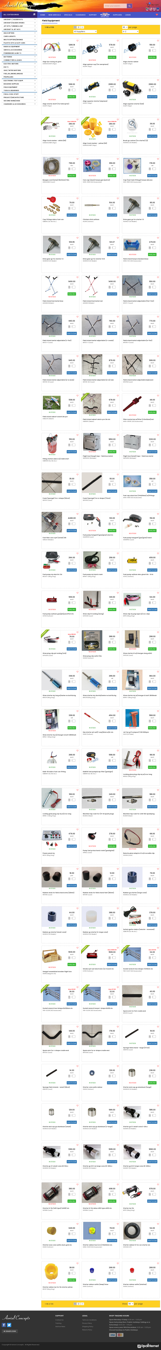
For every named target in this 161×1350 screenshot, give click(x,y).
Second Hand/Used (12, 101)
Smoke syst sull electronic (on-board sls (98, 969)
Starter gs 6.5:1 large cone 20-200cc (137, 1166)
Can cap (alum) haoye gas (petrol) (96, 180)
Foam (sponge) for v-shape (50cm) (56, 498)
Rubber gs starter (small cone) (54, 932)
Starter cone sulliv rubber (92, 1087)
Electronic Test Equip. (13, 81)
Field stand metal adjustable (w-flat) (137, 340)
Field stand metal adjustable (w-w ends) (58, 380)
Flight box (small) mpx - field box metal (138, 456)
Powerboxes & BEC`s (12, 53)
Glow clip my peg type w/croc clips (136, 614)
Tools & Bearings (11, 90)
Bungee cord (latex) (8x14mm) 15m (56, 180)
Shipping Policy (87, 1327)
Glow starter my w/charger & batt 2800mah (59, 735)
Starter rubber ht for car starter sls (136, 1245)
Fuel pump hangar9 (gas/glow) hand (137, 538)
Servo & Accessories (13, 50)
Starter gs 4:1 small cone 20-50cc (55, 1166)
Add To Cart (112, 97)
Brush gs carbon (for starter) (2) (135, 141)
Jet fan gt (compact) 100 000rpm (136, 732)
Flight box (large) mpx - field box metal (98, 456)
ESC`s (6, 67)
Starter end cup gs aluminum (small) (57, 1127)
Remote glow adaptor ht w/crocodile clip (139, 853)
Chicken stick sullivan (91, 219)
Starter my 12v (128, 1208)
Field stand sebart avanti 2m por (55, 417)
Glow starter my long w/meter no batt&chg (59, 695)
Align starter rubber (130, 62)
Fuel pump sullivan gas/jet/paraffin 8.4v (58, 614)
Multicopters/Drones (13, 40)
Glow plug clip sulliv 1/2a (92, 656)
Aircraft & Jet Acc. (12, 29)
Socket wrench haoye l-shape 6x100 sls (98, 1008)
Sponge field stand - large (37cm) (136, 1048)
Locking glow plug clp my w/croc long (57, 814)
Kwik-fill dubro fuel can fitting (54, 772)
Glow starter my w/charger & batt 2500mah (140, 695)
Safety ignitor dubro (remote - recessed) (139, 929)
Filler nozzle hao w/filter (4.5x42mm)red (138, 419)
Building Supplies (11, 84)
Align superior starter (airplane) (95, 101)
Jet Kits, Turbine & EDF (13, 26)
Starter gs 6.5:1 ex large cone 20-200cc (97, 1166)
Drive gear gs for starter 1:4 (53, 259)
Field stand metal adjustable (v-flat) (57, 340)
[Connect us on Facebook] (4, 1325)
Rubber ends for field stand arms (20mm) (58, 893)
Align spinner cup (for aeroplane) (95, 64)
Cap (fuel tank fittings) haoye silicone (137, 180)
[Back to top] (157, 1344)
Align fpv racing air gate (52, 62)
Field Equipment (10, 87)
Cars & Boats (9, 36)
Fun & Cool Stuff (11, 94)
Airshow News (60, 1327)
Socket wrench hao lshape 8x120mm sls (57, 1008)
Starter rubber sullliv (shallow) (135, 1284)
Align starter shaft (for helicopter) (56, 104)
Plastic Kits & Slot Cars (14, 43)
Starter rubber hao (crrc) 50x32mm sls (97, 1245)
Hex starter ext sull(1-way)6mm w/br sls (98, 732)
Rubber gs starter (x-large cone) (95, 932)
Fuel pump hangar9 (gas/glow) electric (98, 535)
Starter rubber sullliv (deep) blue (95, 1284)
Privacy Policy (87, 1323)
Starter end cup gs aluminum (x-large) (98, 1127)
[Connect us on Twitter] (9, 1325)
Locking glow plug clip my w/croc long (137, 774)
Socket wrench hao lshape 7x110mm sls (138, 969)
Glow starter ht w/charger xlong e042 (137, 653)
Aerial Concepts (17, 1345)
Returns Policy (87, 1330)
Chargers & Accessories (15, 104)
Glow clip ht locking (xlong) (93, 614)
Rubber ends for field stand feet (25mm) (98, 893)
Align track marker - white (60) (54, 141)
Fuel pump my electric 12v (52, 574)
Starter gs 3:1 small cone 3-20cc (135, 1127)
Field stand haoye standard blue (135, 259)
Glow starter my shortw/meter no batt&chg (99, 695)
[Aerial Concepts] (20, 6)
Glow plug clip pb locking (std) (54, 653)
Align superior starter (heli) (133, 104)
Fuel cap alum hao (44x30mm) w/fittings (139, 496)
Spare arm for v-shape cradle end (56, 1050)
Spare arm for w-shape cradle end (96, 1050)
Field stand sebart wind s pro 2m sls (96, 419)
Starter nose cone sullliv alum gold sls (57, 1245)
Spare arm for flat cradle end (134, 1011)
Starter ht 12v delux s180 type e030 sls (97, 1208)
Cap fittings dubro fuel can (53, 219)
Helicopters (9, 33)
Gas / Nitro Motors (12, 70)
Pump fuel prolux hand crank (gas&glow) (98, 850)
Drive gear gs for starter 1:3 (133, 219)
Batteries (8, 57)
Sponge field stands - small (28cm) (56, 1087)
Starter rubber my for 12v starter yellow (57, 1287)
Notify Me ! (71, 57)
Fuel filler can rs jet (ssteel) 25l (54, 538)
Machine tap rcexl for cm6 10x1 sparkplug (139, 814)
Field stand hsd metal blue (53, 301)
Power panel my (49, 853)
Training (58, 1323)
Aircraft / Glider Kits (13, 19)
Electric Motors (11, 64)
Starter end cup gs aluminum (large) (137, 1087)
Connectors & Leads (13, 60)
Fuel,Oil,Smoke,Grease (13, 74)
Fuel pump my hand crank (93, 574)
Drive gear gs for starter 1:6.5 (94, 259)
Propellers (8, 77)
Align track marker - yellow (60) (95, 143)
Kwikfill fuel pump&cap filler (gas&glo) (98, 772)
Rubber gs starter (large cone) (135, 893)
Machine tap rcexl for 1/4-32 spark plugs (98, 814)
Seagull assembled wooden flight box (57, 972)
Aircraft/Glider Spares (14, 23)
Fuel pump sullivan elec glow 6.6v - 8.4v (138, 574)
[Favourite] (77, 41)
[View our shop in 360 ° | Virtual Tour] (105, 17)
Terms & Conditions (89, 1320)
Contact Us (59, 1320)
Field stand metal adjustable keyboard (138, 380)
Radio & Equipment (12, 47)
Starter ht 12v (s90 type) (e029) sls (56, 1208)
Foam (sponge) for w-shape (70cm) (96, 498)
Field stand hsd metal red (93, 301)
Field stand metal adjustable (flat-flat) (138, 301)
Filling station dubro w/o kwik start (56, 459)
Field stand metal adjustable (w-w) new (98, 380)
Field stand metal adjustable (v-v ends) (98, 340)
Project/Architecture (14, 97)
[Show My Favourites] (157, 15)
